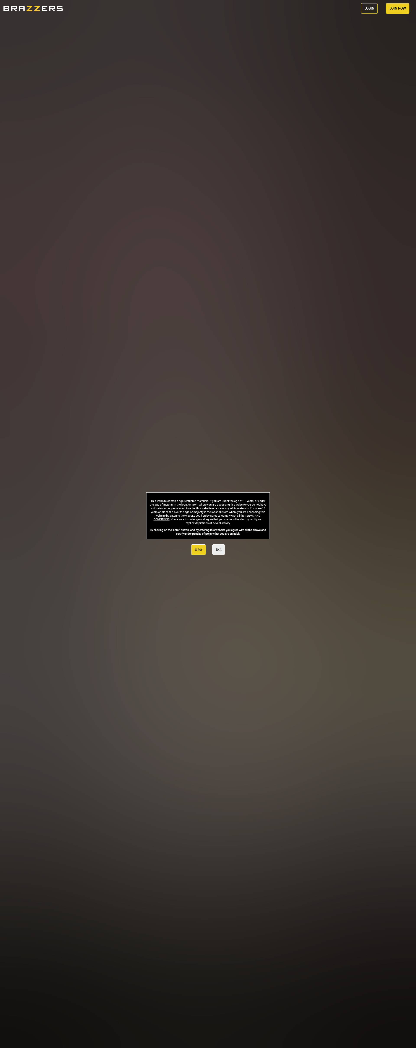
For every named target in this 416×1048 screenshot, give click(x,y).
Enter (198, 549)
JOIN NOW (397, 8)
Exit (218, 549)
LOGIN (369, 8)
